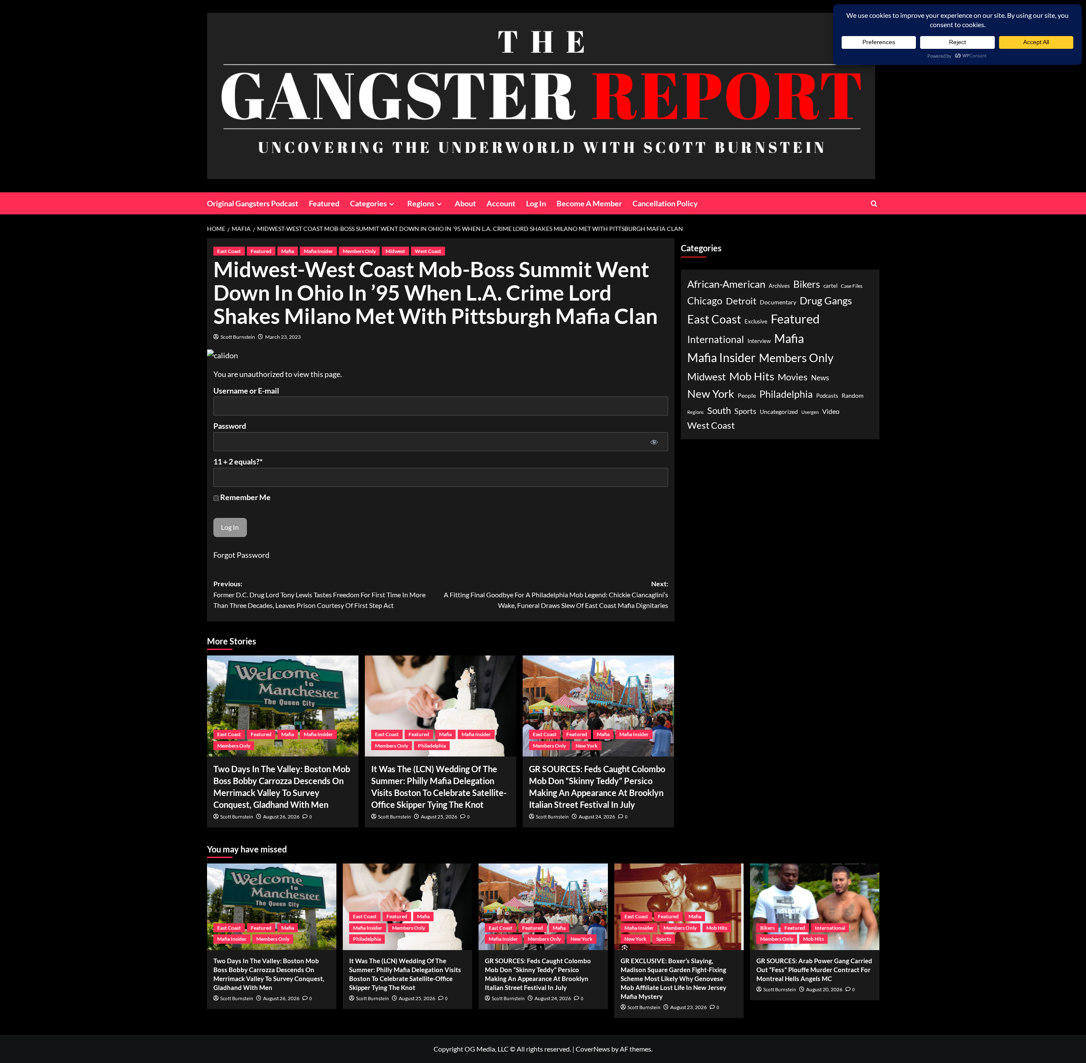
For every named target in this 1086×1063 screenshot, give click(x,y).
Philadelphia (432, 745)
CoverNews (593, 1049)
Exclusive (756, 321)
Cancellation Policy (665, 203)
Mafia (287, 251)
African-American (726, 284)
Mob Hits (751, 375)
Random (853, 395)
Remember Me (245, 497)
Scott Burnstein (238, 337)
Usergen (810, 412)
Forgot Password (241, 555)
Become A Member (589, 203)
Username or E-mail (246, 390)
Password (229, 425)
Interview (759, 340)
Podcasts (827, 395)
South (719, 410)
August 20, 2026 (824, 989)
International (715, 339)
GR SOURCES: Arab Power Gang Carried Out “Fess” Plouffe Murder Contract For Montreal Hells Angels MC (814, 969)
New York (587, 745)
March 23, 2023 (283, 337)
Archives (779, 286)
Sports (745, 411)
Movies (793, 376)
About (465, 203)
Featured (324, 203)
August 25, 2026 (439, 816)
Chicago (704, 300)
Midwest (395, 251)
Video (831, 411)
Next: (556, 594)
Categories (368, 203)
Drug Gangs (826, 300)
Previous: (319, 594)
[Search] (874, 203)
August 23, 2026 (688, 1007)
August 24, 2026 (597, 816)
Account (501, 203)
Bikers (806, 284)
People (747, 395)
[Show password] (654, 441)
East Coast (229, 251)
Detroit (741, 300)
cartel (830, 286)
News (820, 377)
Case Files (851, 286)
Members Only (359, 251)
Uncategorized (779, 411)
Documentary (778, 301)
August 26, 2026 (281, 816)
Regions (420, 203)
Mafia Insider (318, 251)
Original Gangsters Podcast (252, 203)
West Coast (428, 251)
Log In (536, 203)
